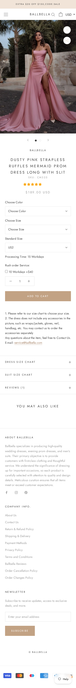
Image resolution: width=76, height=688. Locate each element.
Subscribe (20, 631)
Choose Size (13, 220)
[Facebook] (6, 492)
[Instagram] (16, 492)
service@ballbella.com (28, 343)
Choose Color (14, 202)
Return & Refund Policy (19, 529)
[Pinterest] (25, 492)
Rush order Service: (17, 265)
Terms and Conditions (19, 557)
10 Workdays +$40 (21, 272)
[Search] (53, 14)
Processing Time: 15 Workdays (24, 257)
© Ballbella (38, 652)
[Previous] (27, 140)
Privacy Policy (14, 550)
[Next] (48, 140)
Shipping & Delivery (17, 536)
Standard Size (13, 238)
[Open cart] (60, 14)
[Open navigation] (6, 14)
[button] (32, 184)
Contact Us (12, 522)
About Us (10, 515)
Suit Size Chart (19, 375)
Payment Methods (16, 543)
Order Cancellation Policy (21, 571)
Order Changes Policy (19, 578)
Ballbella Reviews (15, 564)
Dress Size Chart (20, 362)
